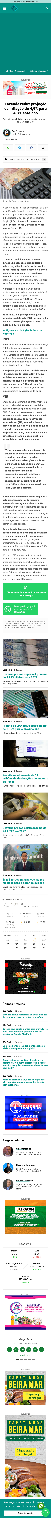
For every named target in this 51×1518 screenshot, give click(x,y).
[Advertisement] (25, 40)
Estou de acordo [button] (25, 1513)
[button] (17, 1359)
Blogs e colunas (14, 1140)
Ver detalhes (25, 1355)
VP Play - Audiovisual (15, 71)
